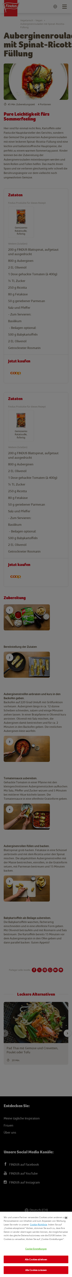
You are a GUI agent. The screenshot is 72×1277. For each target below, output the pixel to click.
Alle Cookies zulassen (36, 1270)
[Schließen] (66, 1218)
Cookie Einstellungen (36, 1248)
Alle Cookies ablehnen (36, 1259)
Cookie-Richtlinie (38, 1224)
